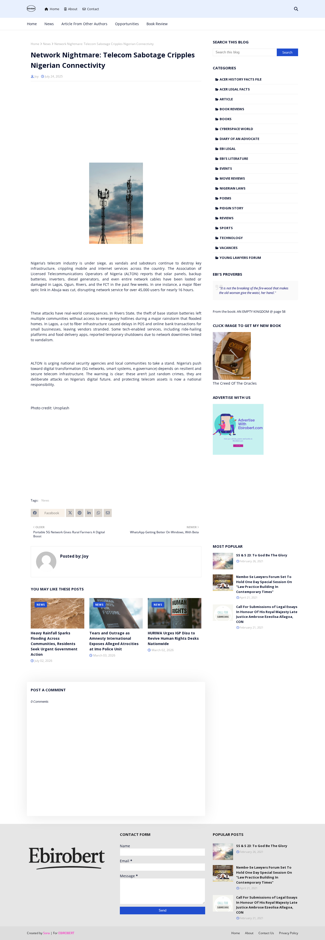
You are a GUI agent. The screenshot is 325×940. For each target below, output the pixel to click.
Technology (231, 238)
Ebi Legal (228, 148)
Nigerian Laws (233, 188)
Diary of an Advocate (239, 138)
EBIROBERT (66, 933)
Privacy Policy (288, 933)
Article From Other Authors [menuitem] (84, 23)
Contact (93, 9)
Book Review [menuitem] (157, 23)
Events (226, 168)
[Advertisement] (116, 122)
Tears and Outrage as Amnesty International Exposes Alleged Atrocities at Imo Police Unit (114, 641)
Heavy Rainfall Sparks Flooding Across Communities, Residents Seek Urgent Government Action (54, 644)
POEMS (225, 198)
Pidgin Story (231, 208)
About (72, 9)
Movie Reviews (232, 178)
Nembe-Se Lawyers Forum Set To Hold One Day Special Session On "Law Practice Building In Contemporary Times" (264, 584)
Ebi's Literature (234, 158)
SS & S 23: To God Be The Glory (261, 555)
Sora (46, 933)
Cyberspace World (236, 129)
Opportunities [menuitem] (127, 23)
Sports (226, 228)
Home (54, 9)
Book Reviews (232, 109)
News (47, 44)
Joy (37, 76)
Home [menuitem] (32, 23)
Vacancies (229, 247)
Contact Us (266, 933)
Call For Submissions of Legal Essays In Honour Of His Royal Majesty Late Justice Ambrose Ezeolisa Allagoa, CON (266, 614)
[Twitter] (70, 513)
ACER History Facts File (241, 79)
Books (226, 119)
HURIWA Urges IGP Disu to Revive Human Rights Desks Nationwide (173, 638)
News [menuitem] (49, 23)
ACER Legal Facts (235, 89)
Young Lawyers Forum (240, 257)
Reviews (227, 218)
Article (226, 99)
